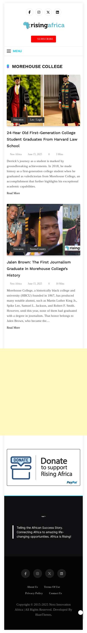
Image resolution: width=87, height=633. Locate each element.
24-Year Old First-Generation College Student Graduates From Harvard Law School (42, 139)
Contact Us (55, 593)
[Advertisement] (43, 391)
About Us (32, 587)
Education (18, 119)
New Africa (16, 154)
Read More (13, 193)
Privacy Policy (34, 593)
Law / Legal (36, 119)
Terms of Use (52, 587)
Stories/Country (38, 249)
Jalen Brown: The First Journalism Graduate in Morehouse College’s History (39, 268)
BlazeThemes (43, 614)
